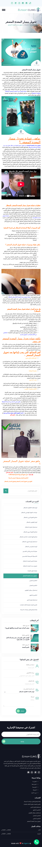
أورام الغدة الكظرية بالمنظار (30, 508)
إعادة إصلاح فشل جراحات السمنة (28, 610)
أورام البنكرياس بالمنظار (31, 547)
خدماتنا (26, 25)
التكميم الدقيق (33, 595)
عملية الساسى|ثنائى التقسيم (30, 551)
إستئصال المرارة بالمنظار (31, 527)
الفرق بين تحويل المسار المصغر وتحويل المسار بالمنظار (18, 481)
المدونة (35, 790)
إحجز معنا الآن (9, 473)
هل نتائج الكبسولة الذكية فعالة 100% (18, 475)
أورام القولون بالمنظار (31, 522)
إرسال (22, 711)
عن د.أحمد (34, 793)
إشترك (22, 741)
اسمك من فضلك (30, 665)
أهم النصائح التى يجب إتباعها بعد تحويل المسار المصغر (22, 354)
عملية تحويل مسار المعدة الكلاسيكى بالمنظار (19, 297)
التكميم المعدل (33, 586)
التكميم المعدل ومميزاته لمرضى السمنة (18, 478)
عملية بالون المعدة (32, 571)
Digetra (26, 843)
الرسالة (32, 697)
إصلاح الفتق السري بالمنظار (30, 532)
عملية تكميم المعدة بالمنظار (30, 561)
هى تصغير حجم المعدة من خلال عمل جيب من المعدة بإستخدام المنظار (22, 146)
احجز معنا (34, 784)
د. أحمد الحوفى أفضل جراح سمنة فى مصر (14, 413)
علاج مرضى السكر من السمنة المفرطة (11, 402)
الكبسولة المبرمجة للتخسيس (29, 556)
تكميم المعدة (25, 647)
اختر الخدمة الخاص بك (28, 689)
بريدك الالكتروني (30, 673)
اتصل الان (12, 415)
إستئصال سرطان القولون (31, 590)
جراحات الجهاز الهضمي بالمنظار (29, 513)
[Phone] (36, 842)
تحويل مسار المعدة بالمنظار (30, 566)
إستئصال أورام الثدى (32, 600)
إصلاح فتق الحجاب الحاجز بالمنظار (28, 537)
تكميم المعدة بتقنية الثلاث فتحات (28, 605)
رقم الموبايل (31, 681)
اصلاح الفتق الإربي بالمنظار (30, 517)
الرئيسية (32, 25)
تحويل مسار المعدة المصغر (30, 576)
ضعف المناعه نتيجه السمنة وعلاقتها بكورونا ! (17, 628)
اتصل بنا (35, 782)
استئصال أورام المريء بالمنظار (29, 542)
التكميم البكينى (33, 581)
